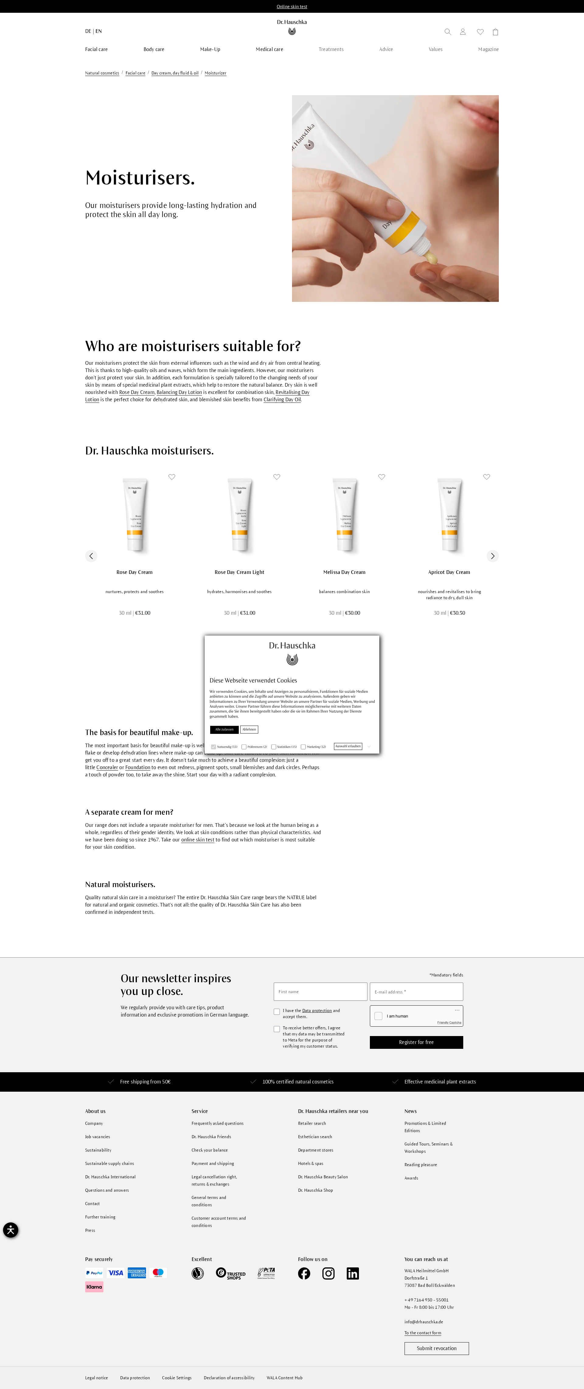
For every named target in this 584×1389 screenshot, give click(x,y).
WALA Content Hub (285, 1378)
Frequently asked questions (218, 1123)
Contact (92, 1203)
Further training (100, 1217)
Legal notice (96, 1378)
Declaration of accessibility (229, 1378)
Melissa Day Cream (344, 572)
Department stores (315, 1150)
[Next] (493, 556)
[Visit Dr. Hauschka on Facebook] (304, 1273)
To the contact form (423, 1333)
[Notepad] (480, 33)
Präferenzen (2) (257, 747)
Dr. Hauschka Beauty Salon (323, 1177)
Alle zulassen (224, 729)
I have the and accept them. (311, 1013)
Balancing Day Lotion (179, 392)
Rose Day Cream (137, 392)
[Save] (172, 477)
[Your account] (464, 32)
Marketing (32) (316, 747)
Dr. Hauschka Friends (211, 1137)
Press (90, 1230)
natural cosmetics (314, 1082)
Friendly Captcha (449, 1022)
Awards (411, 1178)
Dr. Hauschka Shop (315, 1190)
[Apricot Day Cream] (449, 514)
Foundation (137, 767)
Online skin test (292, 6)
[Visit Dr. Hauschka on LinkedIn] (353, 1273)
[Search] (448, 33)
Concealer (107, 767)
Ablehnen (249, 729)
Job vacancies (97, 1137)
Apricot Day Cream (449, 572)
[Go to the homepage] (292, 27)
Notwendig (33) (227, 747)
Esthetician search (315, 1137)
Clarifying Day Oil (282, 400)
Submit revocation (437, 1348)
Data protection (317, 1010)
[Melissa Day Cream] (344, 514)
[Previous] (91, 556)
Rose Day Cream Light (239, 572)
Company (94, 1123)
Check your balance (210, 1150)
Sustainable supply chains (109, 1163)
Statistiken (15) (287, 747)
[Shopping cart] (493, 33)
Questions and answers (107, 1190)
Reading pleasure (421, 1165)
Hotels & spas (311, 1163)
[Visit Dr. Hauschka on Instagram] (328, 1273)
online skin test (197, 840)
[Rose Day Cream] (134, 514)
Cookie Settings (177, 1378)
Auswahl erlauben (348, 746)
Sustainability (98, 1150)
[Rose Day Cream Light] (239, 514)
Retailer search (312, 1123)
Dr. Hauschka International (110, 1177)
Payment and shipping (213, 1163)
